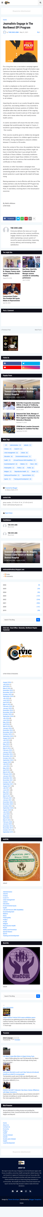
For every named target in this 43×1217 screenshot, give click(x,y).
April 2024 (6, 724)
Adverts (27, 445)
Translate (17, 1040)
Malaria (23, 464)
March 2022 (6, 772)
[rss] (30, 1191)
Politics (20, 467)
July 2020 (6, 812)
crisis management (11, 452)
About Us (6, 1125)
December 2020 (8, 802)
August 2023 (7, 738)
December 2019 (8, 826)
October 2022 (7, 758)
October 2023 (7, 734)
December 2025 (8, 690)
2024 (21, 592)
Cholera (7, 449)
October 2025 (7, 694)
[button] (2, 2)
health (7, 460)
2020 (21, 607)
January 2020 (7, 824)
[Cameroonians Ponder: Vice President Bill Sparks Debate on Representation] (11, 289)
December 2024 (8, 710)
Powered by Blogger (11, 488)
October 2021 (7, 782)
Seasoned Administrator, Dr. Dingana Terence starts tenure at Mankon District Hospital (11, 272)
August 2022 (7, 762)
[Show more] (34, 218)
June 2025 (6, 700)
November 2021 (8, 780)
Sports (7, 479)
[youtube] (12, 367)
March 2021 (6, 796)
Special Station (28, 475)
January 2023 (7, 752)
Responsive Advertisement (21, 11)
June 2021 (6, 790)
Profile (30, 467)
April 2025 (6, 702)
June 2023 (6, 742)
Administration (15, 445)
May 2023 (6, 744)
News (33, 464)
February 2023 (7, 750)
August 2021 (7, 786)
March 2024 (6, 726)
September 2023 (8, 736)
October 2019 (7, 830)
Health (5, 1133)
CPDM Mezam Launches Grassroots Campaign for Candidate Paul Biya (27, 428)
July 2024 (6, 718)
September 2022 (8, 760)
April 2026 (6, 686)
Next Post (38, 330)
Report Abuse (8, 513)
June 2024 (6, 720)
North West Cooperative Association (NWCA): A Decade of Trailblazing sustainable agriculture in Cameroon (28, 405)
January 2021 (7, 800)
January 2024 (7, 728)
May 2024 (6, 722)
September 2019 (8, 832)
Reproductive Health (22, 471)
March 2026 (6, 688)
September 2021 (8, 784)
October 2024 (7, 714)
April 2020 (6, 818)
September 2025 (8, 696)
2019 (21, 610)
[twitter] (31, 363)
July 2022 (6, 764)
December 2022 (8, 754)
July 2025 (6, 698)
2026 (21, 585)
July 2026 (6, 684)
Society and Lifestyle (9, 1139)
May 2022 (6, 768)
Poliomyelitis (9, 467)
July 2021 (6, 788)
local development (10, 464)
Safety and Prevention (11, 475)
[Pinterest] (26, 218)
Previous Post (6, 330)
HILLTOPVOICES (8, 1007)
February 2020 (7, 822)
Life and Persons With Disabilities (24, 460)
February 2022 (7, 774)
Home (5, 19)
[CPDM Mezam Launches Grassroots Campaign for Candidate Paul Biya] (9, 429)
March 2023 (6, 748)
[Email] (30, 218)
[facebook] (12, 363)
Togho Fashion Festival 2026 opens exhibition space (19, 1017)
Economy (6, 1129)
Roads (35, 471)
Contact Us (6, 1127)
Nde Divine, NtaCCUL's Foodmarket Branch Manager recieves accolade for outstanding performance (30, 273)
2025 (21, 588)
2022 (21, 599)
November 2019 (8, 828)
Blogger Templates (35, 1199)
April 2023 (6, 746)
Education (8, 456)
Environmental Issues (23, 456)
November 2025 (8, 692)
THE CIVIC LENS (16, 228)
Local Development (9, 1143)
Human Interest (8, 1135)
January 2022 (7, 776)
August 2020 (7, 810)
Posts (8, 574)
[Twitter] (18, 218)
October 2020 (7, 806)
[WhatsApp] (22, 218)
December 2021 (8, 778)
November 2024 (8, 712)
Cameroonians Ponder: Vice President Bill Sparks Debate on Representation (11, 298)
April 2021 (6, 794)
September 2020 (8, 808)
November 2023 (8, 732)
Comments (9, 576)
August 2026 (7, 682)
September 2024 (8, 716)
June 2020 (6, 814)
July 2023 (6, 740)
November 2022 (8, 756)
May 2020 (6, 816)
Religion (7, 471)
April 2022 (6, 770)
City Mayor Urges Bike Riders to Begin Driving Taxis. (19, 1056)
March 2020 (6, 820)
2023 (21, 596)
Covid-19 (18, 449)
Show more (11, 527)
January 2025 (7, 708)
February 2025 (7, 706)
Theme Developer (13, 1199)
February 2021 (7, 798)
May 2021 (6, 792)
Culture (24, 452)
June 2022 (6, 766)
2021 (21, 603)
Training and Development (22, 479)
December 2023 (8, 730)
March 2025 (6, 704)
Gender (5, 1137)
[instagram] (31, 367)
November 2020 (8, 804)
